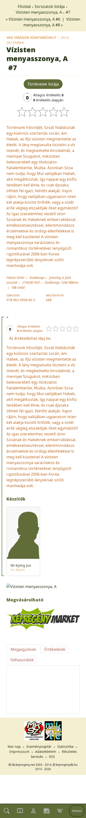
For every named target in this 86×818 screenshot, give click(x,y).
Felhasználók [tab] (22, 659)
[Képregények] (20, 811)
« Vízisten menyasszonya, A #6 (33, 19)
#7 (68, 12)
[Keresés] (6, 811)
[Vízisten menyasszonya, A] (43, 586)
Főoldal (24, 6)
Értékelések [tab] (54, 649)
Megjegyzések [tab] (23, 649)
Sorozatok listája (50, 6)
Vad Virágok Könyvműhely (31, 37)
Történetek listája (43, 84)
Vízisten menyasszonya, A (39, 12)
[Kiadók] (46, 811)
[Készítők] (33, 811)
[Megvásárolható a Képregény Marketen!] (43, 618)
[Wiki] (60, 811)
